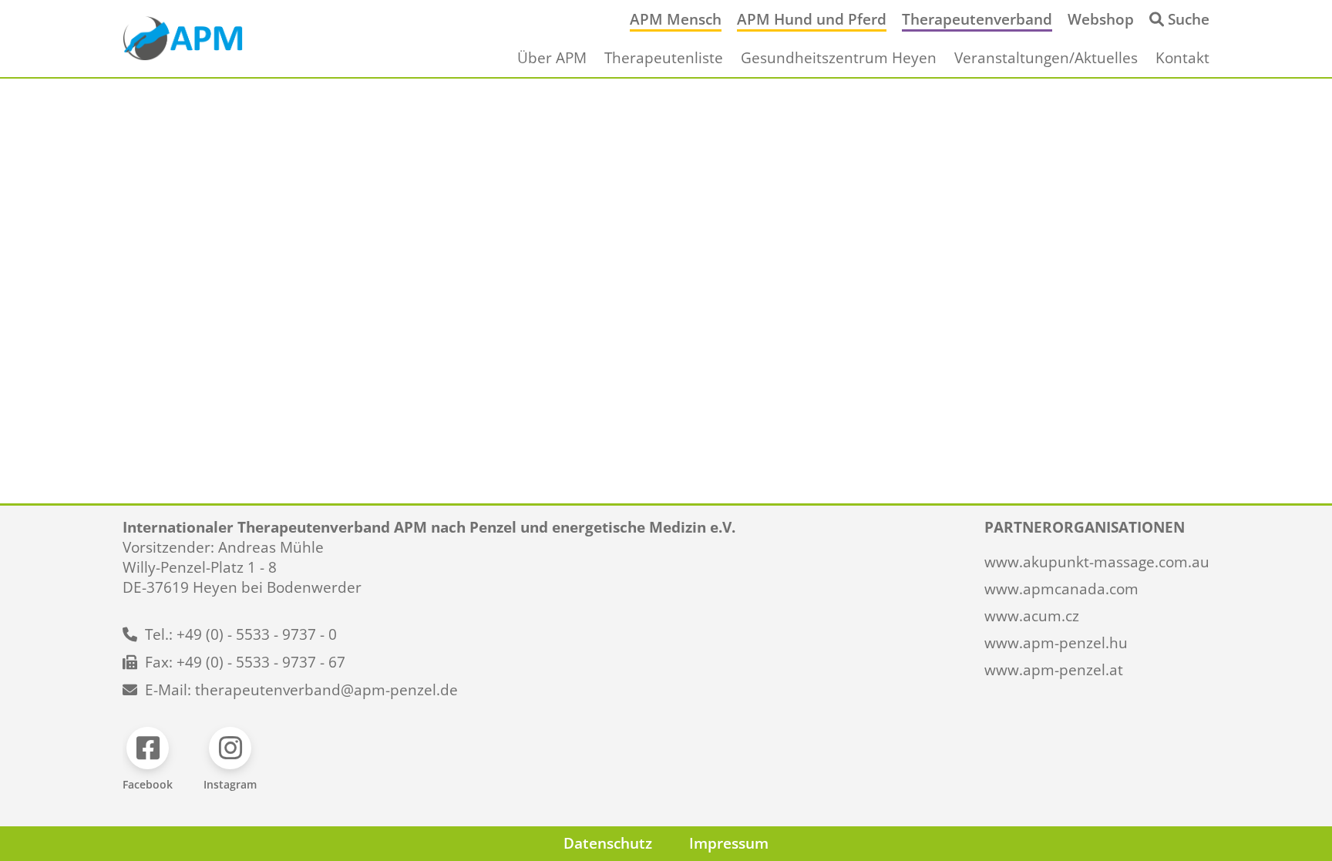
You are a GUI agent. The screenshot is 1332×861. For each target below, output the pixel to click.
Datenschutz (607, 843)
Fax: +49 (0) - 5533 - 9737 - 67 (245, 662)
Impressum (729, 843)
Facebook (148, 784)
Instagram (230, 784)
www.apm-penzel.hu (1056, 643)
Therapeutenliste (663, 58)
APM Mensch (676, 19)
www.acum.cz (1031, 616)
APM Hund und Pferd (811, 19)
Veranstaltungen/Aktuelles (1046, 58)
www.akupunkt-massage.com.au (1096, 562)
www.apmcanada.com (1061, 589)
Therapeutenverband (977, 19)
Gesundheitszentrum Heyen (839, 58)
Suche (1188, 19)
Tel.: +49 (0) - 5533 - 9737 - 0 (241, 634)
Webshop (1101, 19)
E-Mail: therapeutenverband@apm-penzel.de (301, 690)
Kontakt (1182, 58)
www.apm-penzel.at (1053, 670)
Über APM (552, 58)
